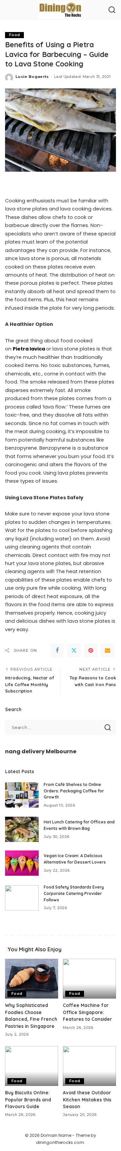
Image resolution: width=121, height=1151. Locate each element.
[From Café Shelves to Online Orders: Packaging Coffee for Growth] (22, 795)
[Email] (107, 650)
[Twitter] (74, 650)
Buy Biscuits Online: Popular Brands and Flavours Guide (28, 1099)
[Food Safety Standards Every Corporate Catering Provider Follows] (22, 897)
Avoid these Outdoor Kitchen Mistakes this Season (87, 1099)
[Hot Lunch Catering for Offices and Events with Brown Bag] (22, 829)
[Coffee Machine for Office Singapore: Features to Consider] (89, 979)
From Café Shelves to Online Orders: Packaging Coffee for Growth (74, 790)
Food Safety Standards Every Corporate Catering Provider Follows (74, 893)
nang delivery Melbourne (40, 751)
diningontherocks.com (60, 1142)
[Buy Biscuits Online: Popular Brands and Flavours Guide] (31, 1066)
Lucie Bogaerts (32, 76)
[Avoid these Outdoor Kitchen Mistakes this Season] (89, 1066)
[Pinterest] (90, 650)
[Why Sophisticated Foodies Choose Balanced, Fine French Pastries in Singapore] (31, 979)
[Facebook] (57, 650)
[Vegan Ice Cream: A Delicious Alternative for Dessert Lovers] (22, 863)
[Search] (112, 10)
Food (14, 35)
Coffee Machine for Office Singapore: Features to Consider (87, 1012)
